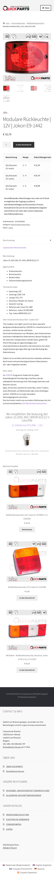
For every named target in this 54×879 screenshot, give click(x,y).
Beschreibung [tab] (9, 240)
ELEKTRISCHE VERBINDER (17, 819)
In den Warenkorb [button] (27, 598)
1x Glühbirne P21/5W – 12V (27, 425)
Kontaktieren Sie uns (12, 747)
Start (8, 23)
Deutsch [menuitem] (40, 869)
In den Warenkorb (23, 144)
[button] (47, 37)
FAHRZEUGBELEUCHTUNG (17, 814)
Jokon (10, 228)
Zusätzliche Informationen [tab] (14, 247)
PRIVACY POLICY (10, 848)
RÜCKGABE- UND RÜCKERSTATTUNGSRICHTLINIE (27, 790)
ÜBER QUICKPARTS (14, 766)
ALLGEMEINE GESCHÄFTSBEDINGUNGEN (23, 795)
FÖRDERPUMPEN (13, 824)
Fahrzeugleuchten (18, 23)
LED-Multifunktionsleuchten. (34, 403)
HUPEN (9, 829)
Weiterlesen (27, 529)
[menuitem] (16, 865)
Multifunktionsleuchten (35, 23)
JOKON (9, 375)
